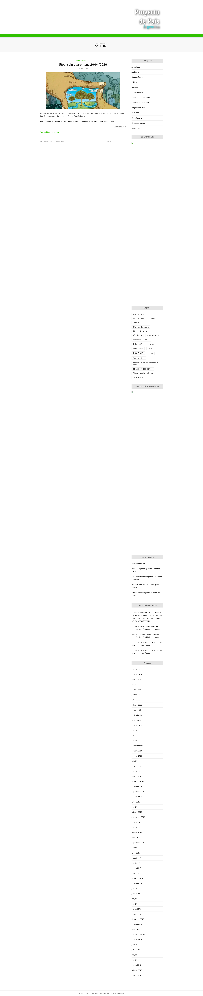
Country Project (138, 77)
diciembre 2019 (138, 781)
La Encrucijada (137, 92)
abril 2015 (136, 960)
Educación (138, 344)
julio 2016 (136, 888)
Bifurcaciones (136, 322)
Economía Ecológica (141, 340)
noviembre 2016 (138, 883)
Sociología (136, 128)
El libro (134, 82)
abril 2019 (136, 807)
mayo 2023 (136, 685)
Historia (135, 87)
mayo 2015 (136, 955)
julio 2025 (136, 669)
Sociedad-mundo (83, 60)
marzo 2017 (136, 868)
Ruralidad (135, 113)
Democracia (153, 335)
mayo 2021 (136, 735)
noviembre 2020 (138, 746)
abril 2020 (136, 771)
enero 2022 (136, 710)
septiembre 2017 (138, 843)
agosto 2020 (137, 756)
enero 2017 (136, 873)
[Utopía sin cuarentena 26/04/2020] (83, 90)
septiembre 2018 (138, 817)
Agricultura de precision (139, 318)
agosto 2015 (137, 940)
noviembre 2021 (138, 715)
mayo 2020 (136, 766)
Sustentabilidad (144, 373)
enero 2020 (136, 776)
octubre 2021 (137, 720)
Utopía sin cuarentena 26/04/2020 (83, 64)
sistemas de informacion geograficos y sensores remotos (145, 363)
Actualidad (136, 67)
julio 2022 (136, 695)
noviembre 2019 (138, 786)
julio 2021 (136, 730)
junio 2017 (136, 853)
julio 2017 (136, 848)
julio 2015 (136, 945)
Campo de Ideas (141, 327)
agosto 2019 (137, 797)
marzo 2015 (136, 965)
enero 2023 (136, 690)
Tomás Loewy (46, 141)
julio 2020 (136, 761)
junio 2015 (136, 950)
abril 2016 (136, 904)
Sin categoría (137, 118)
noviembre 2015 (138, 924)
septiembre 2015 (138, 934)
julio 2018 (136, 827)
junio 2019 (136, 802)
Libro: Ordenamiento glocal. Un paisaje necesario (147, 578)
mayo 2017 (136, 858)
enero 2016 (136, 914)
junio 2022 (136, 700)
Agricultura (138, 314)
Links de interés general (141, 103)
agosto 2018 (137, 822)
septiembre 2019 (138, 792)
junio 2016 (136, 894)
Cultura (137, 335)
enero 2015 (136, 975)
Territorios (138, 377)
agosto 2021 (137, 725)
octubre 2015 (137, 929)
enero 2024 (136, 679)
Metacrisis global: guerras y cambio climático (146, 570)
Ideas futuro (138, 349)
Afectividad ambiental (140, 563)
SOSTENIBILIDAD (142, 369)
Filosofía (152, 344)
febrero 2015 (137, 970)
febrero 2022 (137, 705)
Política (138, 353)
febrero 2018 (137, 832)
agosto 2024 (137, 674)
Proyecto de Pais (138, 108)
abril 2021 (136, 741)
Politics (150, 348)
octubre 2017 (137, 837)
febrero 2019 (137, 812)
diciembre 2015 (138, 919)
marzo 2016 (136, 909)
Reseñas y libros (138, 358)
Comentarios (60, 141)
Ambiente (135, 72)
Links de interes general (141, 97)
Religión (151, 353)
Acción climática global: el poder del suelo (146, 594)
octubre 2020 (137, 751)
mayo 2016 (136, 899)
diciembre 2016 (138, 878)
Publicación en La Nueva (49, 132)
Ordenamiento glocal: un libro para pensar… (145, 585)
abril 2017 (136, 863)
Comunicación (140, 331)
